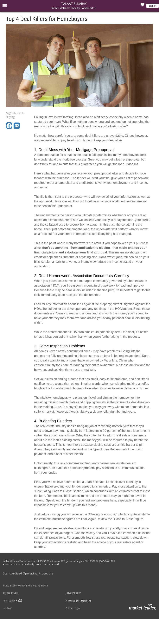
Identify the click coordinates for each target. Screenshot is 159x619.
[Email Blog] (17, 128)
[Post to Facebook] (10, 128)
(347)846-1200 (107, 561)
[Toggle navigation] (4, 6)
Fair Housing (10, 601)
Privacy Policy (73, 592)
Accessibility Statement (78, 601)
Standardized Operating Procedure (28, 573)
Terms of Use (10, 592)
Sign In (152, 5)
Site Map (7, 608)
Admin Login (73, 608)
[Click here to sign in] (142, 6)
